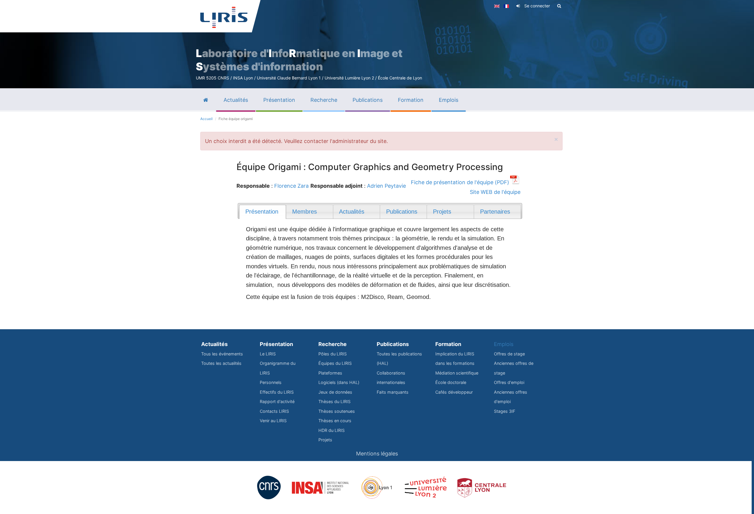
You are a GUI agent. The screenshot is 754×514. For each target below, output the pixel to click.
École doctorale (450, 382)
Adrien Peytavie (386, 186)
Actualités (214, 344)
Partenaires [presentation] (495, 211)
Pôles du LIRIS (332, 353)
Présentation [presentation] (261, 211)
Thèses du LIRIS (334, 401)
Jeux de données (335, 392)
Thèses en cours (334, 420)
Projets (325, 439)
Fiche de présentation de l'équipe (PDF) (460, 182)
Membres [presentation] (304, 211)
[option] (377, 44)
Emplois (503, 344)
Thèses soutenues (336, 411)
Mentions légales (377, 453)
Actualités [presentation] (351, 211)
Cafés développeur (454, 392)
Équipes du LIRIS (335, 363)
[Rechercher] (559, 6)
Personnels (271, 382)
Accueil (206, 119)
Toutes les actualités (221, 363)
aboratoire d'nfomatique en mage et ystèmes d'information (299, 60)
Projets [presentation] (442, 211)
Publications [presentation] (401, 211)
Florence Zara (291, 186)
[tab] (262, 212)
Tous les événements (222, 353)
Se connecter (537, 5)
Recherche (332, 344)
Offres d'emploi (509, 382)
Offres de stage (509, 353)
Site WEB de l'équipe (495, 192)
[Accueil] (224, 17)
